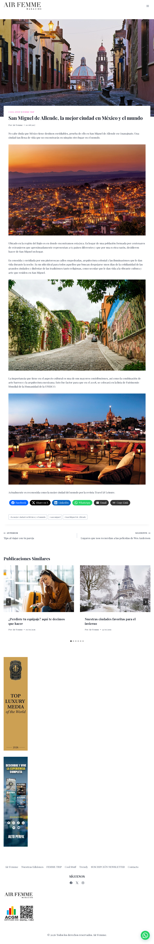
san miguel (54, 517)
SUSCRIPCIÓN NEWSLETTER (108, 867)
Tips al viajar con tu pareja (19, 535)
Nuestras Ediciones (32, 867)
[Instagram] (82, 882)
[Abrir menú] (147, 6)
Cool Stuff (14, 112)
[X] (77, 882)
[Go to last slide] (8, 601)
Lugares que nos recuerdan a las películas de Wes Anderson (115, 535)
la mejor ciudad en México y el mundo (28, 517)
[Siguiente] (145, 601)
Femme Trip (28, 112)
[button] (145, 935)
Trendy (83, 867)
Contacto (133, 867)
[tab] (71, 641)
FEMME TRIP (54, 867)
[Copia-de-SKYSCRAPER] (77, 802)
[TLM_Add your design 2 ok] (77, 704)
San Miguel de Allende (75, 517)
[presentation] (39, 588)
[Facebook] (71, 882)
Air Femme (17, 125)
